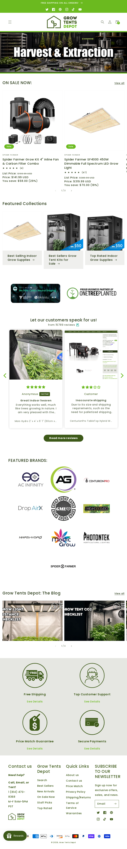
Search (42, 780)
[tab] (54, 68)
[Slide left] (55, 190)
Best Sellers (45, 786)
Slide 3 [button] (62, 69)
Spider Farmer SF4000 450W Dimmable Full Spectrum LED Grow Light (91, 163)
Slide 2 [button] (59, 69)
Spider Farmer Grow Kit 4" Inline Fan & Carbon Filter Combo (30, 161)
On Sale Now (46, 797)
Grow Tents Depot (67, 842)
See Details (35, 701)
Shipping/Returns (78, 797)
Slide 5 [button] (70, 69)
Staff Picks (44, 802)
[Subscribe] (115, 803)
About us (72, 775)
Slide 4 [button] (66, 69)
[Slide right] (71, 190)
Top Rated (44, 808)
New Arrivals (46, 791)
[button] (10, 22)
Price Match (74, 786)
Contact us (74, 781)
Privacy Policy (75, 792)
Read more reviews (63, 438)
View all (119, 83)
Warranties (74, 813)
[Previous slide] (49, 69)
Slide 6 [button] (74, 69)
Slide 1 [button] (55, 69)
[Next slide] (78, 69)
